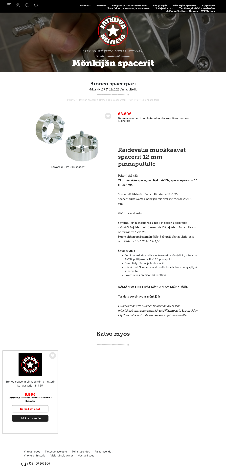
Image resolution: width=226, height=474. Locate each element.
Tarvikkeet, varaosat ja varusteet (129, 8)
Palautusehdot (104, 451)
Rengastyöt (160, 5)
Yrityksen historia (34, 455)
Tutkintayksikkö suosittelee (197, 8)
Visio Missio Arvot (61, 455)
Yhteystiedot (32, 451)
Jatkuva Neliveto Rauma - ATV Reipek (190, 11)
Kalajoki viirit (165, 8)
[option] (68, 138)
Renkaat (85, 5)
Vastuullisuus (86, 455)
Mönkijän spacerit (184, 5)
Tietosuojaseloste (56, 451)
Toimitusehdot (81, 451)
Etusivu (71, 99)
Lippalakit (208, 5)
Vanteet (101, 5)
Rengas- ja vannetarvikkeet (129, 5)
